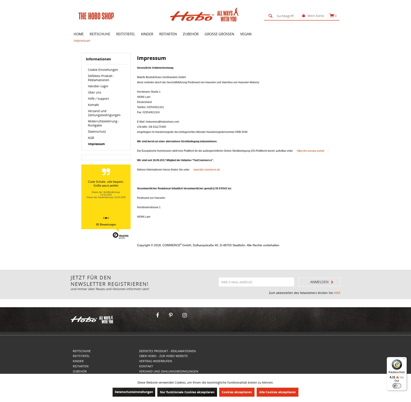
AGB (91, 138)
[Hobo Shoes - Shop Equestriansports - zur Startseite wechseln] (207, 15)
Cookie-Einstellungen (103, 70)
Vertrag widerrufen (155, 361)
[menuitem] (283, 16)
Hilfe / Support (98, 98)
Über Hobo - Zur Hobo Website (163, 356)
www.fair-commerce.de (207, 169)
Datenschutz (97, 131)
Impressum (96, 144)
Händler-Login (98, 86)
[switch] (397, 385)
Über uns (94, 92)
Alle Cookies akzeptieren (277, 392)
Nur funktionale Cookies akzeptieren (187, 392)
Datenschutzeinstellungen (134, 392)
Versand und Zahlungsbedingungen (104, 113)
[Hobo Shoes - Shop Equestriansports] (111, 320)
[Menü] (404, 359)
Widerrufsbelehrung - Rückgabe (103, 123)
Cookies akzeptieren (237, 392)
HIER (337, 293)
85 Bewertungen (106, 224)
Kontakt (93, 105)
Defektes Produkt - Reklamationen (101, 78)
